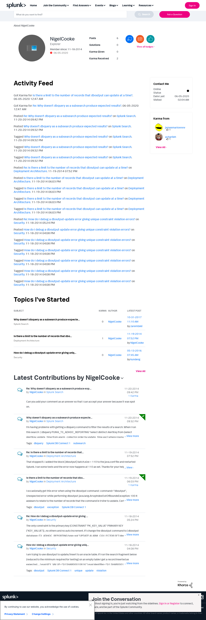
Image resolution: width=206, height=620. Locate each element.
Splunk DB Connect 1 (58, 443)
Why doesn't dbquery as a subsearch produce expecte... (47, 319)
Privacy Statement (15, 614)
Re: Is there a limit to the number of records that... (55, 452)
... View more (132, 407)
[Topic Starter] (140, 39)
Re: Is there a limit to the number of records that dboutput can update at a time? (75, 167)
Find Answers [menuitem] (81, 5)
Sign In (192, 5)
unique (78, 570)
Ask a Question (174, 14)
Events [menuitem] (99, 5)
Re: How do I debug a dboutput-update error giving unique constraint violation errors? (79, 219)
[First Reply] (130, 39)
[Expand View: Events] (104, 5)
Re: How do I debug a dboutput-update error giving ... (57, 516)
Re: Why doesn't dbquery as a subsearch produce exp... (58, 388)
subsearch (79, 443)
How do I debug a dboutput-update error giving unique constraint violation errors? (76, 229)
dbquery (38, 443)
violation (101, 570)
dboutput (39, 507)
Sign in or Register (169, 603)
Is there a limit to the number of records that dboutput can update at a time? (82, 95)
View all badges (145, 46)
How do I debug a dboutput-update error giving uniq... (45, 352)
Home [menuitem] (33, 5)
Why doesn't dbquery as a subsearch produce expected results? (65, 126)
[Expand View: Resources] (152, 5)
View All (140, 371)
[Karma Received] (150, 39)
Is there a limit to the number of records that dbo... (43, 336)
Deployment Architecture (30, 171)
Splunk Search (126, 116)
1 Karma (133, 395)
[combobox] (84, 14)
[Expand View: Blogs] (117, 5)
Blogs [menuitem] (112, 5)
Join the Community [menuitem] (55, 5)
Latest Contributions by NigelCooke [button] (67, 377)
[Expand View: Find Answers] (90, 5)
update (89, 570)
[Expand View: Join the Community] (68, 5)
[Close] (90, 604)
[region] (47, 610)
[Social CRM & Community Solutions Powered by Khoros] (185, 584)
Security (19, 222)
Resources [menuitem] (145, 5)
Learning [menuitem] (127, 5)
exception (53, 507)
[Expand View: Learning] (133, 5)
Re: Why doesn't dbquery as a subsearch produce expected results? (77, 105)
